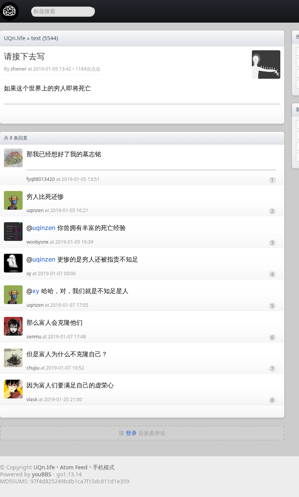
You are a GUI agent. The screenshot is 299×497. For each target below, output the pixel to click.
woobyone (37, 242)
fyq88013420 (40, 179)
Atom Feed (74, 467)
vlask (31, 399)
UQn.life (14, 38)
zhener (18, 68)
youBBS (42, 474)
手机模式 (103, 467)
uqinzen (35, 210)
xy (28, 273)
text (36, 38)
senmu (33, 336)
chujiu (32, 367)
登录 (131, 433)
